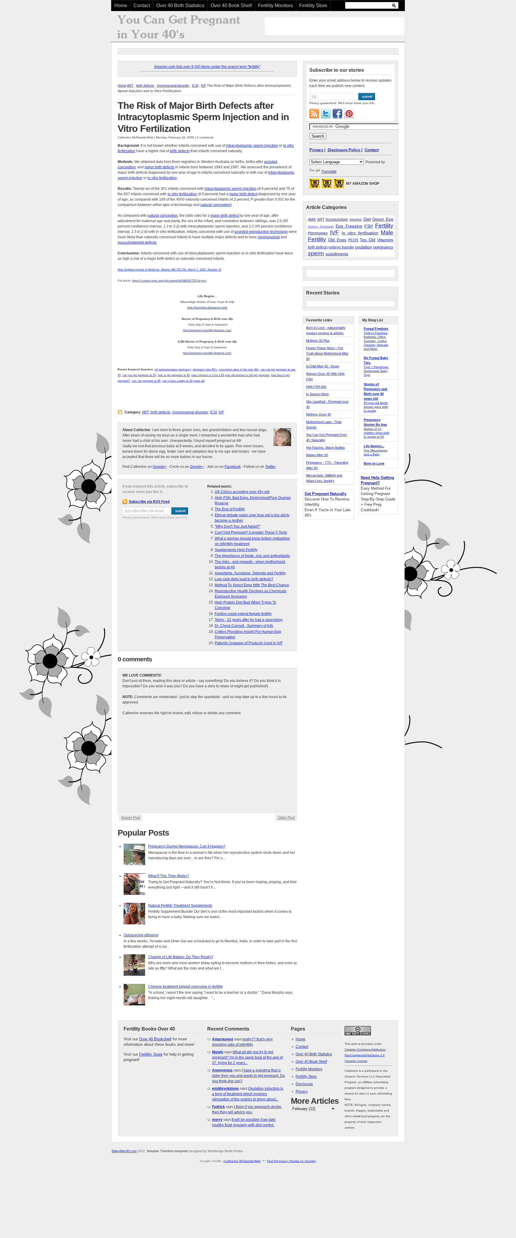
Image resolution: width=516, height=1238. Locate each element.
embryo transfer (341, 247)
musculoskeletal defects (137, 242)
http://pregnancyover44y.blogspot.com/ (207, 330)
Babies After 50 (317, 455)
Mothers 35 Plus (318, 340)
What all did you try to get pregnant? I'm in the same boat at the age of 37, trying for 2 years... (247, 1057)
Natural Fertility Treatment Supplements (180, 905)
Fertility (384, 225)
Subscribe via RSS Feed (149, 502)
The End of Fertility (230, 509)
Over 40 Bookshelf (155, 1039)
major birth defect (243, 194)
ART (130, 85)
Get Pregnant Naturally (325, 493)
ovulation (363, 247)
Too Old (367, 239)
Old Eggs (337, 239)
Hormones (318, 232)
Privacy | (317, 150)
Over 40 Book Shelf (231, 5)
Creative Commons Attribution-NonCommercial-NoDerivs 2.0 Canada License (365, 1055)
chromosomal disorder (173, 85)
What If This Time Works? (168, 876)
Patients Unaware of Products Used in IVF (248, 643)
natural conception (215, 205)
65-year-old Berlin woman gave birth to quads (376, 406)
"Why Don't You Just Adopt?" (237, 526)
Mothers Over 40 (318, 414)
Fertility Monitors (275, 5)
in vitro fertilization (162, 178)
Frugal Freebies (376, 328)
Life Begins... (374, 446)
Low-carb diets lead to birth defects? (244, 579)
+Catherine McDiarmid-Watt (241, 1161)
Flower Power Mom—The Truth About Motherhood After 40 (327, 353)
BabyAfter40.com (124, 1151)
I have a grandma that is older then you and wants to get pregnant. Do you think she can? (248, 1075)
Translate (329, 172)
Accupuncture (336, 219)
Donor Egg (382, 219)
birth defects (145, 85)
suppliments (336, 253)
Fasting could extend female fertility (243, 614)
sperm (316, 253)
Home (120, 5)
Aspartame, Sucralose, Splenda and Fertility (250, 573)
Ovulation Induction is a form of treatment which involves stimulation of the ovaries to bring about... (247, 1093)
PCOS (353, 240)
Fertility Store (313, 5)
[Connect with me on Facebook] (337, 113)
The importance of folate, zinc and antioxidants (252, 556)
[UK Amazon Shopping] (339, 185)
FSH (368, 226)
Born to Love (374, 463)
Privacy (302, 1091)
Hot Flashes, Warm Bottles (325, 447)
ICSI (195, 85)
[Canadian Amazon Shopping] (327, 185)
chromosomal (269, 237)
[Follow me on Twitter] (326, 113)
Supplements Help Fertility (236, 550)
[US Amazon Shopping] (314, 185)
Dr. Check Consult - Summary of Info (244, 626)
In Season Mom (317, 394)
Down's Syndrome (321, 226)
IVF (203, 85)
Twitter (270, 467)
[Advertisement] (334, 26)
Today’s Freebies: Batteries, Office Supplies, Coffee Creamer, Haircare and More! (376, 340)
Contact (141, 5)
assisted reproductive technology (261, 232)
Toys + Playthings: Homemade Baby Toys (376, 370)
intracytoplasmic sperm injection (252, 146)
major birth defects (159, 167)
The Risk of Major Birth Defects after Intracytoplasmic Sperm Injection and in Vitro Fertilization (203, 117)
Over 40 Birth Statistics (180, 5)
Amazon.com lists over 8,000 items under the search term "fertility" (207, 67)
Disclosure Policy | (345, 150)
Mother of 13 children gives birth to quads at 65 (376, 432)
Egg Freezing (349, 226)
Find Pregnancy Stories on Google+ (292, 1161)
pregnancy (383, 247)
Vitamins (385, 239)
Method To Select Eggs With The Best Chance (252, 585)
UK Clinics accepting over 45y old (242, 492)
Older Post (286, 818)
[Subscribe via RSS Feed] (314, 113)
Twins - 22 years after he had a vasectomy (248, 620)
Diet (367, 219)
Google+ (160, 467)
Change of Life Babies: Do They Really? (180, 957)
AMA (312, 219)
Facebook (233, 467)
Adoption (355, 219)
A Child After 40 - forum (322, 366)
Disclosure (304, 1084)
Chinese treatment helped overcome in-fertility (185, 986)
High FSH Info (316, 386)
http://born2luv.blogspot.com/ (207, 307)
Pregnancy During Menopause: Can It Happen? (186, 846)
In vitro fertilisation (360, 232)
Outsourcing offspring (141, 935)
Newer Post (130, 818)
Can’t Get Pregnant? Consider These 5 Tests (251, 532)
